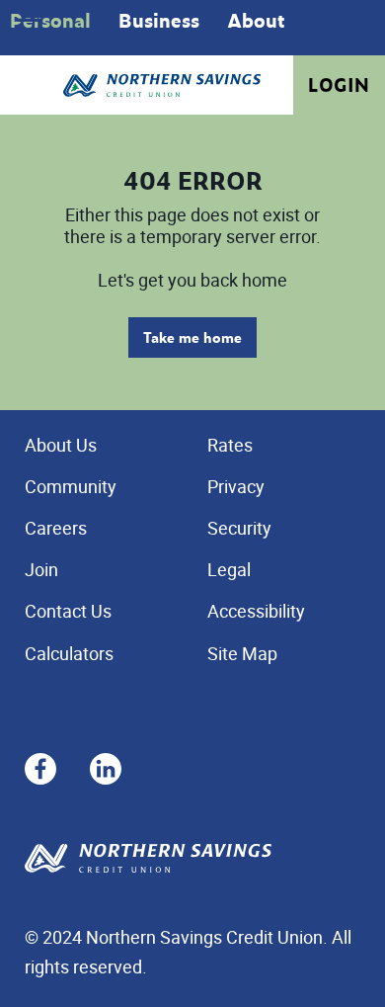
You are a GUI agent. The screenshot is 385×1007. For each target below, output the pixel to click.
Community (70, 486)
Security (239, 528)
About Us (61, 445)
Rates (230, 445)
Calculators (69, 653)
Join (41, 569)
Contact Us (68, 611)
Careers (56, 528)
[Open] (29, 29)
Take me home (192, 337)
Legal (229, 569)
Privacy (236, 486)
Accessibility (256, 611)
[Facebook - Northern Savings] (40, 766)
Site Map (242, 653)
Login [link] (339, 85)
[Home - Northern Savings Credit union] (162, 85)
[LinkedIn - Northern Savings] (105, 766)
